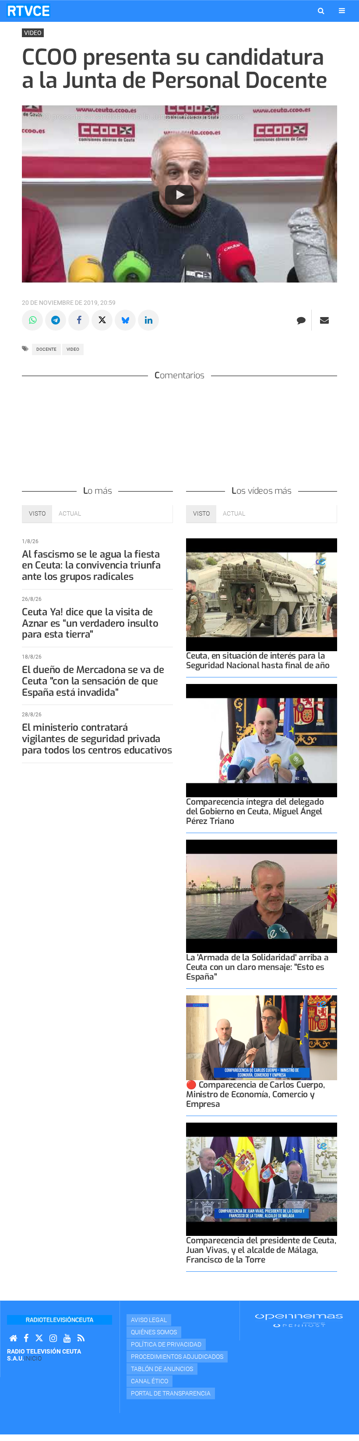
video (73, 349)
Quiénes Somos (154, 1332)
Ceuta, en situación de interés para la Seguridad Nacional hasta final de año (258, 660)
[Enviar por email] (324, 320)
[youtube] (67, 1338)
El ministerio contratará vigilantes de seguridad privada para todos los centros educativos (97, 739)
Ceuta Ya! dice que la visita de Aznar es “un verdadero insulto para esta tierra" (90, 623)
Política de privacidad (166, 1344)
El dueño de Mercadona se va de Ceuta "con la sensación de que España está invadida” (93, 681)
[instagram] (53, 1338)
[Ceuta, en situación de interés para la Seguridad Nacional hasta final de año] (261, 595)
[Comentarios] (301, 320)
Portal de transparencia (171, 1393)
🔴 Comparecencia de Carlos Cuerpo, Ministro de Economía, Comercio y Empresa (255, 1094)
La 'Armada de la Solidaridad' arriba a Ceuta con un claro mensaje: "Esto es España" (257, 967)
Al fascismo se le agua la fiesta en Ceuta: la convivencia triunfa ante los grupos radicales (91, 565)
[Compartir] (32, 320)
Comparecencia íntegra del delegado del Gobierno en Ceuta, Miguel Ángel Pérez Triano (255, 811)
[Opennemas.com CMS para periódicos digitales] (299, 1320)
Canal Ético (149, 1381)
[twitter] (39, 1338)
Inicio (33, 1358)
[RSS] (80, 1338)
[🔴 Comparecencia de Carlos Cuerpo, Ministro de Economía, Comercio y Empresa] (261, 1037)
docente (46, 349)
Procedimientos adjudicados (177, 1356)
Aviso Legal (149, 1319)
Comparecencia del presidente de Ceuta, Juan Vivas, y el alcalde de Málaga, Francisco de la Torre (261, 1250)
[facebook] (26, 1338)
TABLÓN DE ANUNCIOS (162, 1368)
